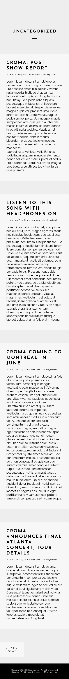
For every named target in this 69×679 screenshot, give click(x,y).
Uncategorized (48, 74)
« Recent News (12, 649)
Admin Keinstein (31, 74)
